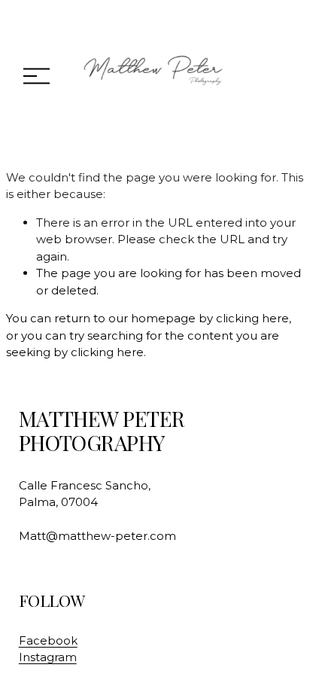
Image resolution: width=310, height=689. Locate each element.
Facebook (48, 640)
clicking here (252, 318)
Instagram (48, 657)
